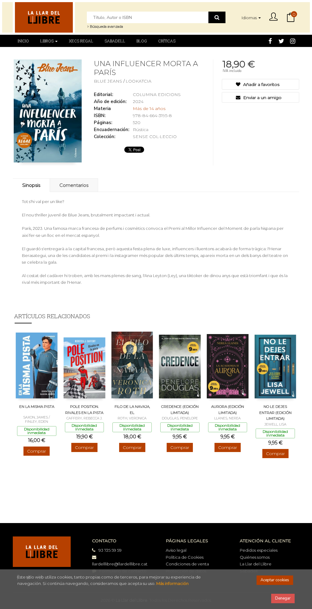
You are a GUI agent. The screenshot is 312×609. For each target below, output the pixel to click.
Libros (47, 41)
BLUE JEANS (108, 81)
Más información (172, 583)
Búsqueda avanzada (106, 26)
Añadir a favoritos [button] (260, 84)
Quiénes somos (255, 557)
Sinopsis (31, 185)
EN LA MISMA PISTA (36, 406)
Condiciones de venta (187, 563)
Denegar (283, 598)
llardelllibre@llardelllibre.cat (119, 563)
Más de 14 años (149, 108)
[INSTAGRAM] (292, 40)
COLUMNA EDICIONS (157, 94)
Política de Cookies (185, 557)
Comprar (36, 451)
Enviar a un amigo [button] (262, 97)
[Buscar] (216, 17)
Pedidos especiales (259, 550)
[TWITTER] (281, 40)
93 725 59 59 (110, 550)
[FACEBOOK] (270, 40)
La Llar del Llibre (255, 563)
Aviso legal (176, 550)
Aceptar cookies (275, 580)
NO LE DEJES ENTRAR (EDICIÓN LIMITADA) (275, 412)
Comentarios (73, 185)
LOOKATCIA (138, 81)
